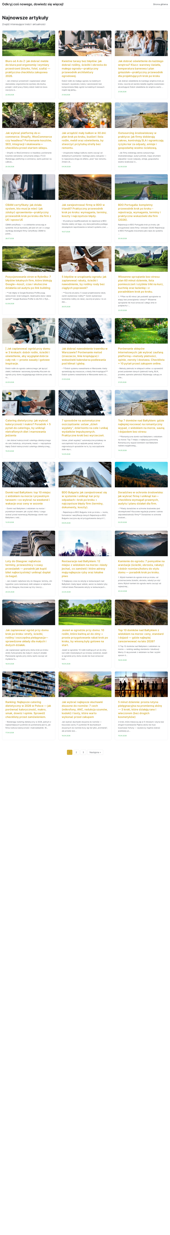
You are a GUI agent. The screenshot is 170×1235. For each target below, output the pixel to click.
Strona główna (160, 4)
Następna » (95, 752)
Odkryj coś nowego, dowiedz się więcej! (32, 4)
